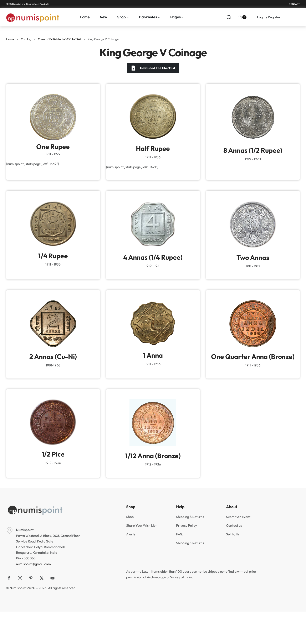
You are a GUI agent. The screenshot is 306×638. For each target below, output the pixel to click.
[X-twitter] (42, 578)
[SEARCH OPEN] (228, 17)
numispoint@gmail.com (33, 564)
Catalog (26, 39)
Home (10, 39)
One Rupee (53, 146)
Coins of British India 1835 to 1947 (59, 39)
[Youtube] (52, 578)
